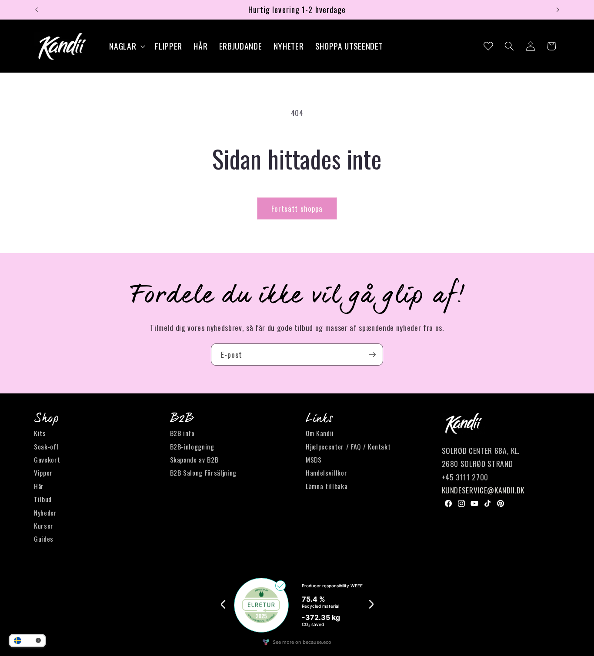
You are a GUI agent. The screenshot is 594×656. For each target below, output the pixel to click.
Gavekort (47, 459)
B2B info (182, 433)
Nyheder (45, 512)
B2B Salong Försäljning (203, 473)
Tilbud (43, 499)
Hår (39, 486)
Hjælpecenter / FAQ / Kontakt (348, 446)
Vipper (43, 473)
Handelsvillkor (326, 473)
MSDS (314, 459)
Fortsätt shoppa (297, 208)
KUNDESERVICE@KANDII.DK (483, 490)
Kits (40, 433)
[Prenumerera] (372, 354)
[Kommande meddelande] (557, 9)
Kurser (43, 525)
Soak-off (46, 446)
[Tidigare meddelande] (36, 9)
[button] (126, 46)
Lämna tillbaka (326, 486)
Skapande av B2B (194, 459)
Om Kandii (320, 433)
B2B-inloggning (192, 446)
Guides (43, 539)
